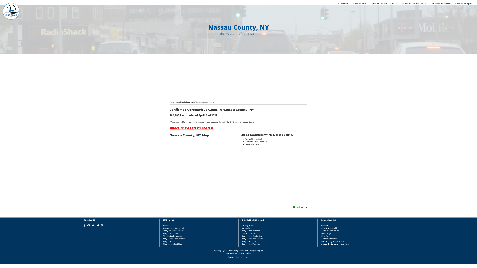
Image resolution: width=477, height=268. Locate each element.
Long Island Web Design (252, 238)
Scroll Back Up (301, 207)
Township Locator (329, 238)
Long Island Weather (251, 244)
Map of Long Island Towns (332, 241)
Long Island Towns (171, 233)
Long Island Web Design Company (248, 250)
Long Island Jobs (249, 241)
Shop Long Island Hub (172, 244)
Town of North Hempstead (256, 141)
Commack (325, 225)
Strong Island (248, 225)
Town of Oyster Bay (253, 144)
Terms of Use (232, 253)
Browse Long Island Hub (173, 228)
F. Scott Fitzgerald (329, 228)
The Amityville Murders (173, 236)
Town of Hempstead (253, 139)
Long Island (168, 241)
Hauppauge (326, 233)
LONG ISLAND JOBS (464, 4)
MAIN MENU (343, 4)
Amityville (246, 228)
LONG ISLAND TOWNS (440, 4)
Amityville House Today (173, 230)
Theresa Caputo (249, 233)
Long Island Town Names (174, 238)
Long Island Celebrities (252, 236)
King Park (325, 236)
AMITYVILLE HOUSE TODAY (414, 4)
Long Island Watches (251, 230)
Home (166, 225)
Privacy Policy (245, 253)
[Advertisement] (238, 77)
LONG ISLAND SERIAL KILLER (384, 4)
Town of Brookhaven (330, 230)
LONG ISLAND (359, 4)
